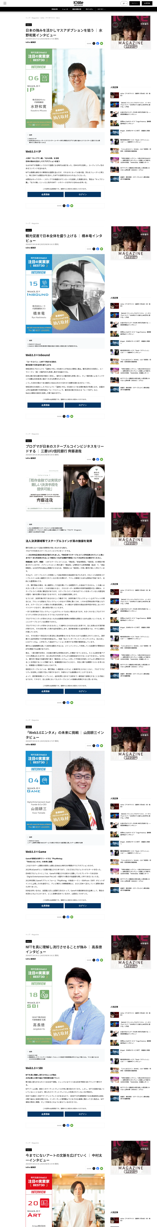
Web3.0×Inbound (35, 344)
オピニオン (89, 9)
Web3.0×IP (32, 139)
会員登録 (147, 3)
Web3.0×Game (34, 841)
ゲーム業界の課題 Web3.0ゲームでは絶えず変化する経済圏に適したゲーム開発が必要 (56, 843)
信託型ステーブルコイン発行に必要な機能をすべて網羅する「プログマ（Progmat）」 (55, 530)
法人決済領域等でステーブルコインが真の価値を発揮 (45, 528)
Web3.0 (28, 25)
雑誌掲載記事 (76, 9)
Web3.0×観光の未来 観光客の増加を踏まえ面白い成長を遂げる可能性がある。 (53, 346)
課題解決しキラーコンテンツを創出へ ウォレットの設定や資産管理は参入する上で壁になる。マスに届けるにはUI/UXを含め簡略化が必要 (64, 1058)
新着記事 (55, 9)
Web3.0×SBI (33, 1055)
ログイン (135, 3)
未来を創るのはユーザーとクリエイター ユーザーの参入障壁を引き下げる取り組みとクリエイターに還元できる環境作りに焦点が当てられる (64, 141)
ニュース (65, 9)
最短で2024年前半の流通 (37, 532)
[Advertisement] (130, 66)
